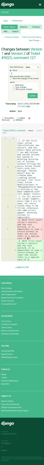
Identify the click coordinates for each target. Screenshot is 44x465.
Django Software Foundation (12, 298)
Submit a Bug (6, 327)
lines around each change (20, 76)
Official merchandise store (11, 407)
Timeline (36, 27)
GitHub (3, 374)
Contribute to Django (9, 324)
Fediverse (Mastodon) (9, 381)
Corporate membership (10, 404)
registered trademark (21, 459)
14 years (22, 106)
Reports (23, 27)
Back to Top (23, 267)
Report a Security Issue (10, 331)
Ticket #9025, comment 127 (20, 55)
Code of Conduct (7, 301)
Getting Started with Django (11, 291)
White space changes (23, 89)
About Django (6, 288)
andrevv (7, 450)
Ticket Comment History (31, 37)
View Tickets (9, 27)
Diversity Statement (9, 304)
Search (15, 31)
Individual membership (10, 334)
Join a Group (6, 321)
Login (5, 21)
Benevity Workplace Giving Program (15, 411)
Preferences (17, 21)
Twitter (4, 378)
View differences (16, 67)
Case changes (21, 87)
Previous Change (12, 37)
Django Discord (7, 354)
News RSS (5, 384)
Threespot (7, 444)
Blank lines (19, 85)
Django (7, 4)
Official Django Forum (9, 357)
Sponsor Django (7, 401)
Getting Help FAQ (7, 351)
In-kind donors (9, 433)
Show (14, 70)
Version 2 (18, 53)
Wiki (6, 31)
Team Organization (8, 294)
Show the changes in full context (25, 79)
